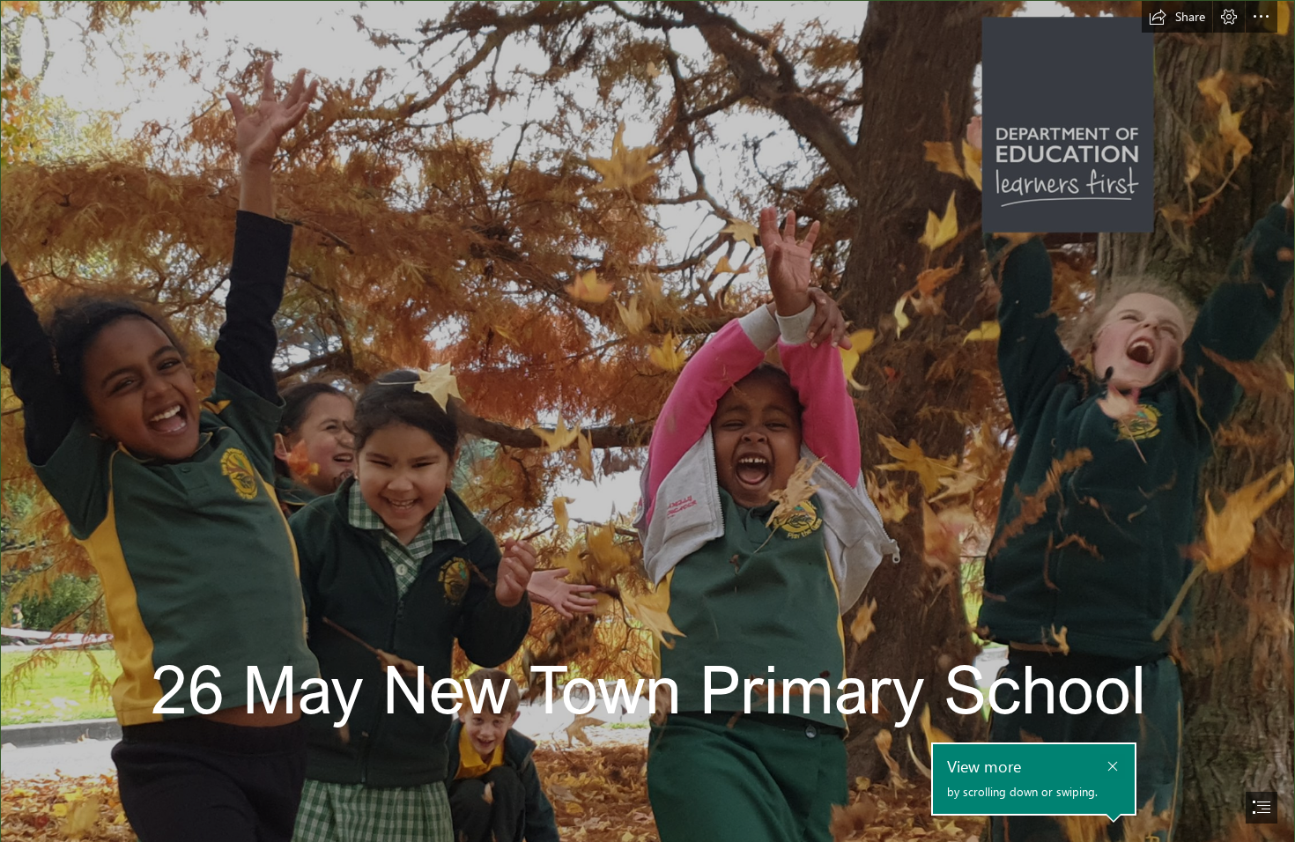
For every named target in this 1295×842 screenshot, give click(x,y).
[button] (1177, 17)
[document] (647, 421)
